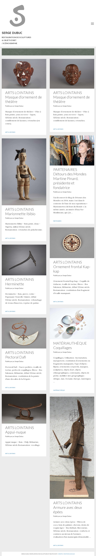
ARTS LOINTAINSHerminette (19, 281)
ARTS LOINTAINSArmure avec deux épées (67, 507)
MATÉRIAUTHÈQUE (59, 390)
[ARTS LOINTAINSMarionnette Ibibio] (24, 171)
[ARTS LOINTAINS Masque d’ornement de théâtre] (24, 74)
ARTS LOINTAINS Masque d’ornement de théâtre (23, 97)
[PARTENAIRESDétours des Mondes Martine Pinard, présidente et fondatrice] (72, 150)
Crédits (60, 554)
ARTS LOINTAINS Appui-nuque (19, 429)
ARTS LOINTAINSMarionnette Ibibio (20, 211)
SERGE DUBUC (12, 33)
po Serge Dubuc (18, 106)
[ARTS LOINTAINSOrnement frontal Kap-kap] (72, 242)
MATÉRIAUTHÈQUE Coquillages (70, 345)
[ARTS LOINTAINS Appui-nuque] (24, 409)
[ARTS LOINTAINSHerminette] (24, 260)
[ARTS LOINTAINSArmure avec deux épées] (72, 448)
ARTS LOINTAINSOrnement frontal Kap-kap (71, 266)
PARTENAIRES (57, 221)
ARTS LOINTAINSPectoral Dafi (19, 354)
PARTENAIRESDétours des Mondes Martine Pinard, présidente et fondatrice (69, 178)
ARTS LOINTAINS (10, 132)
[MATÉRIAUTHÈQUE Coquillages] (72, 323)
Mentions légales (69, 554)
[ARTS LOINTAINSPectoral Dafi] (24, 333)
